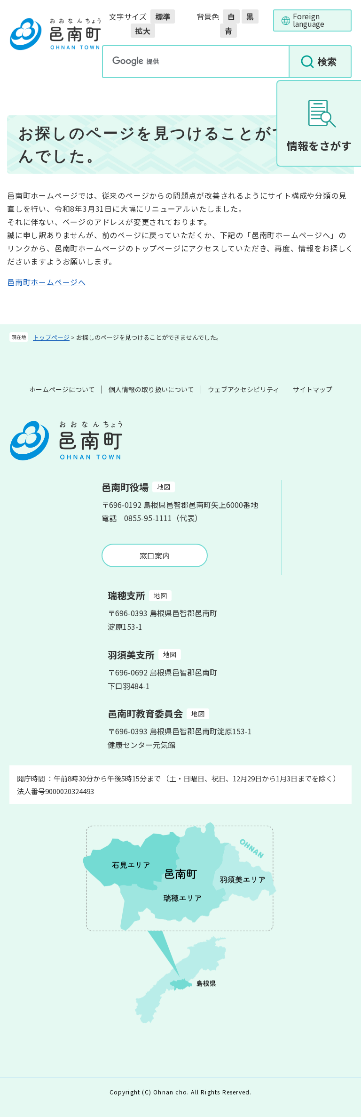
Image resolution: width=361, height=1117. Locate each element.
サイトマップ (312, 389)
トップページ (51, 337)
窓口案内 (155, 555)
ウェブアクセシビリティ (243, 389)
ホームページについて (62, 389)
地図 (163, 486)
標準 (162, 16)
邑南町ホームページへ (46, 282)
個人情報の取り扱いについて (151, 389)
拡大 (142, 30)
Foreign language (308, 19)
